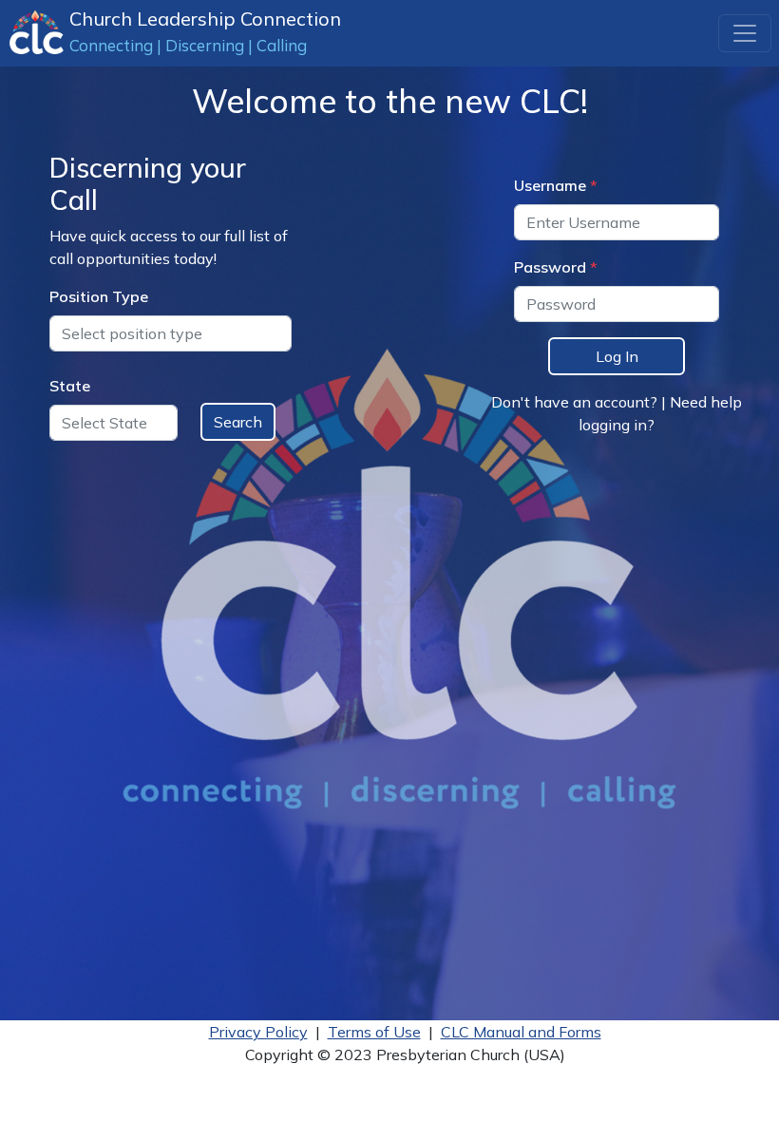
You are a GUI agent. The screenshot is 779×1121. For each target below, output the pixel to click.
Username (550, 185)
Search (238, 421)
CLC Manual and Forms (521, 1031)
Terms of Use (374, 1031)
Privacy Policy (258, 1031)
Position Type (98, 296)
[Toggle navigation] (744, 33)
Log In (617, 356)
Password (550, 266)
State (69, 385)
